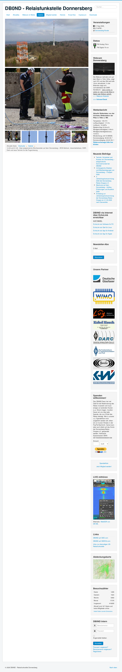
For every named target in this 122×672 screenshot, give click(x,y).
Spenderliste (104, 463)
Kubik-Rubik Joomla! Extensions (103, 611)
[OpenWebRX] (104, 499)
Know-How (72, 15)
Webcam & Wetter (28, 15)
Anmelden (98, 643)
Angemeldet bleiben (100, 638)
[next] (84, 97)
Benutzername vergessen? (102, 649)
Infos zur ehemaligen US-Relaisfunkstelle (102, 545)
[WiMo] (104, 296)
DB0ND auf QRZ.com (100, 538)
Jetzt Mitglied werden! (104, 466)
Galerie (40, 15)
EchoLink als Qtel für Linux (102, 227)
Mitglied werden (51, 15)
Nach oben (113, 667)
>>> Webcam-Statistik (101, 96)
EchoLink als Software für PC (103, 224)
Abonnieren (98, 257)
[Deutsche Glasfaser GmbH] (104, 278)
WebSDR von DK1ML (101, 523)
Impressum (82, 15)
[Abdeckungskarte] (104, 569)
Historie (62, 15)
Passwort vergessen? (100, 647)
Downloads (93, 15)
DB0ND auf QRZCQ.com (101, 541)
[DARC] (104, 337)
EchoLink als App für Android (103, 230)
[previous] (9, 97)
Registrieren (97, 651)
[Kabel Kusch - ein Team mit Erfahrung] (104, 324)
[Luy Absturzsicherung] (104, 313)
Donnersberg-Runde (102, 30)
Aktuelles (16, 15)
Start (8, 15)
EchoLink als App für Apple (102, 234)
